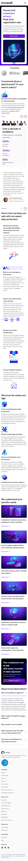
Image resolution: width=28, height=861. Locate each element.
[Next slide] (25, 116)
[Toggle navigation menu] (25, 2)
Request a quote (14, 680)
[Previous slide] (22, 116)
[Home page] (6, 3)
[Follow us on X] (2, 848)
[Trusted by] (14, 73)
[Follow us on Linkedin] (8, 848)
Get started (14, 36)
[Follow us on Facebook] (5, 848)
